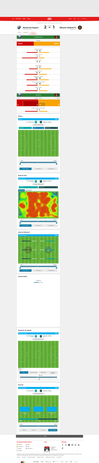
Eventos (34, 127)
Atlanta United (47, 127)
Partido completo (25, 168)
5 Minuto (24, 433)
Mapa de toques (28, 190)
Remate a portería (33, 375)
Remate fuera (43, 375)
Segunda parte (51, 168)
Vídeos (28, 18)
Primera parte (38, 168)
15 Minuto (33, 433)
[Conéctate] (78, 19)
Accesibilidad (59, 460)
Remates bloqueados (53, 376)
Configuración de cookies (50, 460)
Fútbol (24, 18)
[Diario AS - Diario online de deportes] (49, 19)
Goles (24, 375)
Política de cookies (40, 460)
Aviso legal (24, 460)
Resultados (18, 18)
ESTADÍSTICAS (33, 32)
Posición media (29, 295)
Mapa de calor (21, 190)
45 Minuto (43, 433)
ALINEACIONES (25, 32)
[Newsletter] (74, 19)
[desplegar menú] (13, 19)
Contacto (18, 460)
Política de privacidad (31, 460)
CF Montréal (21, 127)
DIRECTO (19, 32)
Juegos (70, 18)
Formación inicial (22, 295)
